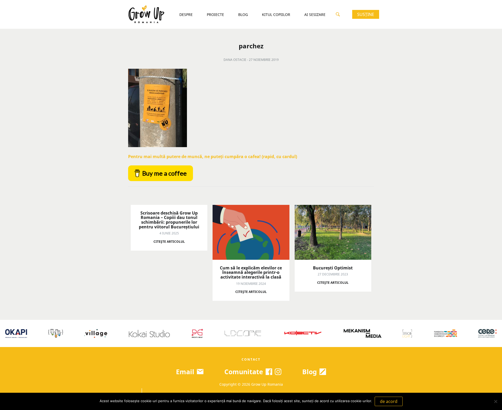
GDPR (134, 390)
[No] (495, 401)
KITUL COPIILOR (276, 14)
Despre (186, 14)
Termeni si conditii (162, 390)
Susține (365, 14)
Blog (243, 14)
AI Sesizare (315, 14)
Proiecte (215, 14)
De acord (388, 401)
